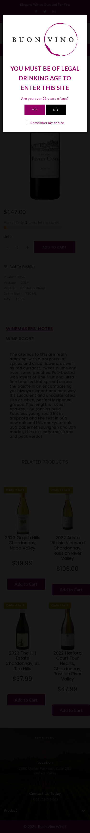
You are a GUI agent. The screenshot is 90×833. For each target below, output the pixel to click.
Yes (35, 110)
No (55, 110)
